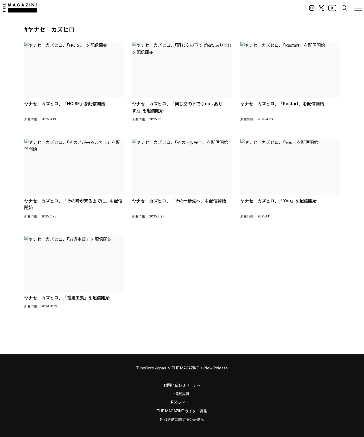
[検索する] (344, 8)
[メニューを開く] (358, 8)
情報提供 (182, 393)
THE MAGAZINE (185, 368)
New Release (216, 368)
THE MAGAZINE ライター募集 (182, 411)
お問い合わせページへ (182, 385)
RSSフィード (182, 402)
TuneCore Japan (151, 368)
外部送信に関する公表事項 (182, 419)
